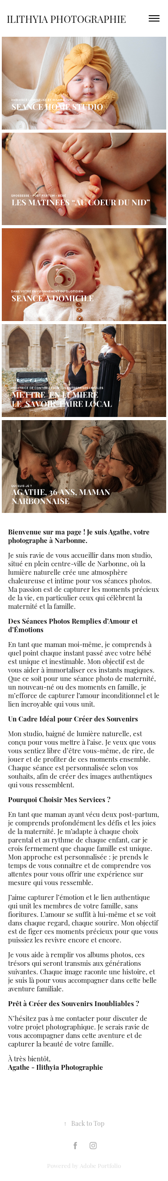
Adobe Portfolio (100, 1165)
